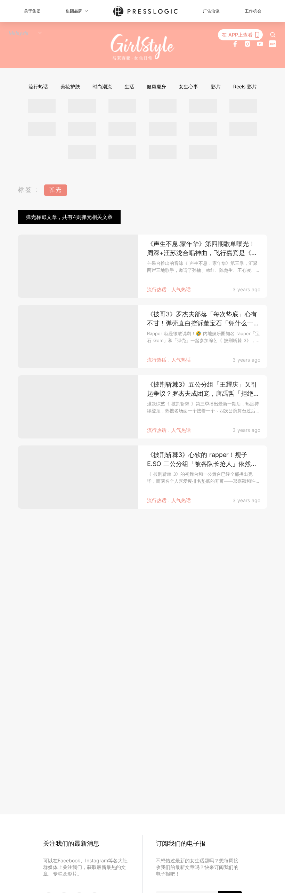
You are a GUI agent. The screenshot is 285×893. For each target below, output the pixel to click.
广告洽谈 (211, 11)
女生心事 (188, 86)
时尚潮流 (102, 86)
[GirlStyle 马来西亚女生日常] (142, 47)
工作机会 (253, 11)
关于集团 (32, 11)
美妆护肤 (70, 86)
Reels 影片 (245, 86)
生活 (129, 86)
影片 (216, 86)
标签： (29, 189)
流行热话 (38, 86)
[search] (273, 35)
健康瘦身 (156, 86)
